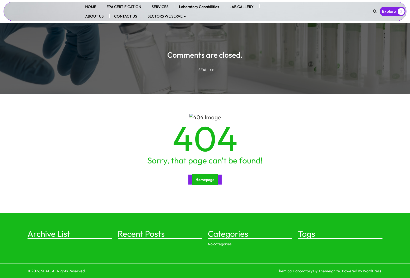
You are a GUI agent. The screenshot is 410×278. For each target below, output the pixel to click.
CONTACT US (125, 16)
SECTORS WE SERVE (165, 16)
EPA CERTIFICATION (124, 6)
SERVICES (160, 6)
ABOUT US (94, 16)
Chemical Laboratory (294, 271)
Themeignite (329, 271)
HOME (90, 6)
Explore (389, 11)
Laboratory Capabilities (199, 6)
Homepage (205, 179)
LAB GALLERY (241, 6)
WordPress (372, 271)
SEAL (202, 69)
